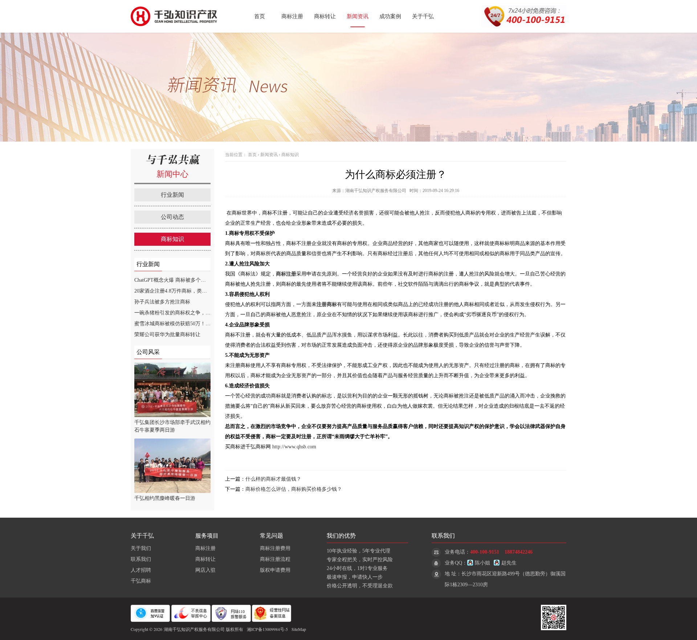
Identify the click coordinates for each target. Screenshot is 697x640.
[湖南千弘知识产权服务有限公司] (176, 31)
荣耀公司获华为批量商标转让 (167, 334)
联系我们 (141, 559)
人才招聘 (141, 570)
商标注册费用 (275, 548)
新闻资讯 (357, 16)
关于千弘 (423, 16)
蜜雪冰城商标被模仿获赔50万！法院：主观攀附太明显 (195, 323)
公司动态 (172, 217)
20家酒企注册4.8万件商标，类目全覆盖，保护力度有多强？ (201, 291)
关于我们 (141, 548)
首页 (259, 16)
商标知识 (172, 239)
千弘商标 (141, 581)
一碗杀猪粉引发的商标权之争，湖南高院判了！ (187, 312)
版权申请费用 (275, 570)
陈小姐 (482, 563)
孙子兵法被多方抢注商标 (162, 302)
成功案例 (390, 16)
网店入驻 (205, 570)
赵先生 (509, 563)
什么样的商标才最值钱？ (273, 479)
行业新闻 (172, 195)
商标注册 (292, 16)
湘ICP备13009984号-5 (267, 629)
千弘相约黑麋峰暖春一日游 (164, 498)
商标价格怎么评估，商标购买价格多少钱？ (293, 489)
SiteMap (299, 629)
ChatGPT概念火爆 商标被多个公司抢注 (177, 280)
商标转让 (325, 16)
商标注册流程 (275, 559)
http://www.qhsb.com (294, 446)
